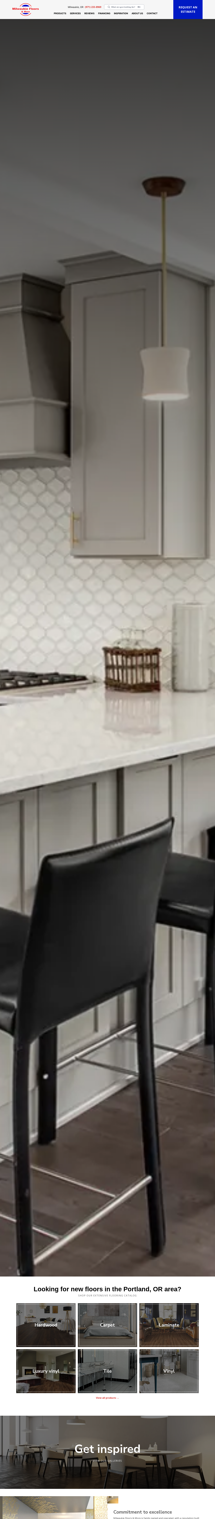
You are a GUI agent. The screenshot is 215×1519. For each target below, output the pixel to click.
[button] (60, 13)
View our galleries (107, 1460)
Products (60, 13)
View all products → (107, 1398)
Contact (152, 13)
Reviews (89, 13)
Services (75, 13)
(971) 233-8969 (93, 7)
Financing (104, 13)
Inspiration (121, 13)
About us (137, 13)
